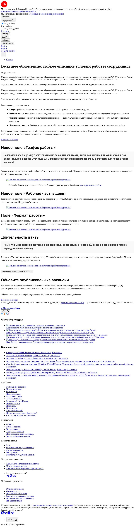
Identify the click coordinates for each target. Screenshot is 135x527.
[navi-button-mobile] (3, 54)
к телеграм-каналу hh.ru (90, 185)
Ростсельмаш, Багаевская (86, 372)
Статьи (9, 60)
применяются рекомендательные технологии (53, 505)
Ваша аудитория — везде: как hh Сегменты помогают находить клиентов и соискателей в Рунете (50, 332)
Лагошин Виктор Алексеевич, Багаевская (43, 352)
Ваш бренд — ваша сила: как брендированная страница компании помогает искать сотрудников (49, 342)
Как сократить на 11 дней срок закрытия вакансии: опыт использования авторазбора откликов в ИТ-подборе (55, 337)
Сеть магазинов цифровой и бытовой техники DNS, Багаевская (86, 361)
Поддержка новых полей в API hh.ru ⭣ (17, 271)
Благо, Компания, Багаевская (64, 369)
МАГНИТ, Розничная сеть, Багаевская (51, 358)
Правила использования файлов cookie (46, 14)
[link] (5, 40)
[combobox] (12, 519)
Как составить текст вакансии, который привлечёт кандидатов (34, 328)
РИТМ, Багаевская (52, 355)
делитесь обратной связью (72, 303)
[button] (4, 46)
